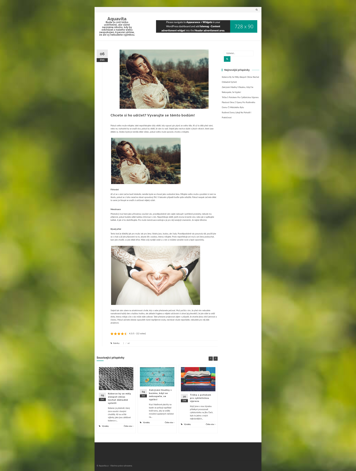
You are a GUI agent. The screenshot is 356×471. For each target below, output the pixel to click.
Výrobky (105, 426)
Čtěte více (128, 426)
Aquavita (117, 18)
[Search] (227, 59)
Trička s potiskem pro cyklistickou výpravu (200, 398)
